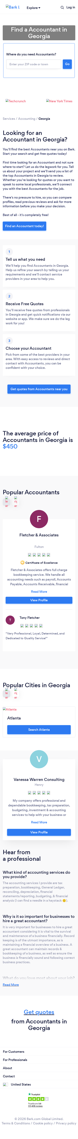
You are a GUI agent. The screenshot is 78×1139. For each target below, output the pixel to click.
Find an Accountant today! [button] (24, 226)
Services (9, 119)
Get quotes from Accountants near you (39, 389)
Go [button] (67, 64)
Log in (70, 7)
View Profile (39, 600)
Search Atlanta (39, 729)
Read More (11, 985)
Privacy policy (66, 1123)
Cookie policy (43, 1123)
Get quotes (39, 1012)
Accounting (26, 119)
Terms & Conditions (16, 1123)
